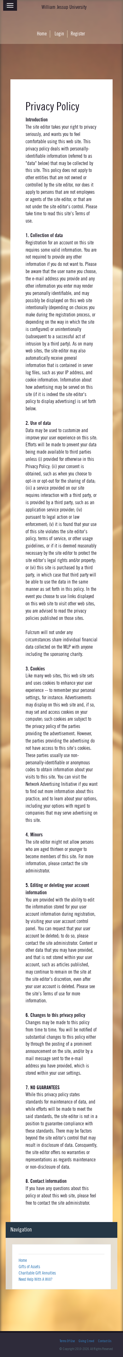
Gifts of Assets (29, 1267)
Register (78, 33)
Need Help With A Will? (35, 1279)
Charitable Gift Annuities (37, 1273)
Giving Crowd (86, 1341)
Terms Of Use (67, 1341)
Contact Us (104, 1341)
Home (42, 33)
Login (59, 33)
